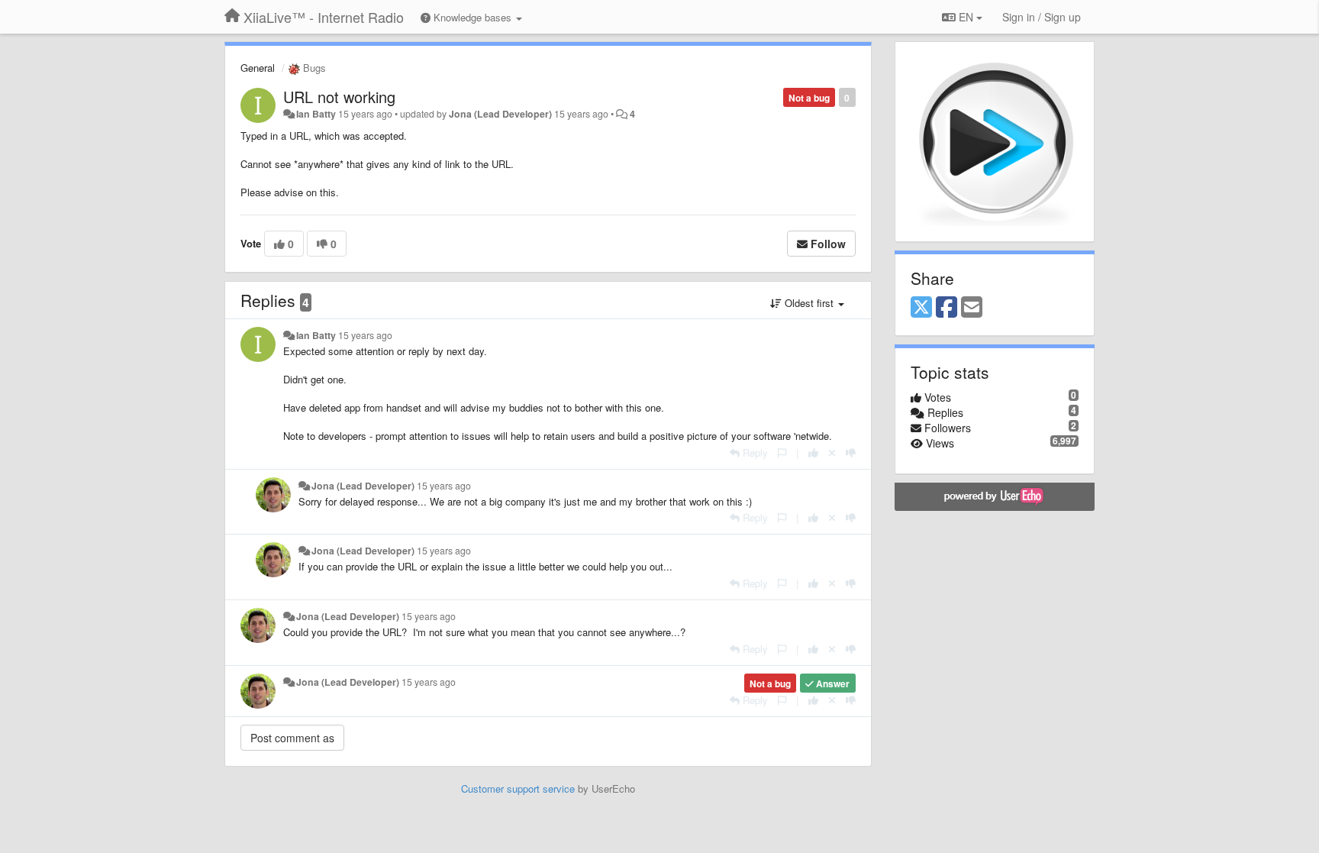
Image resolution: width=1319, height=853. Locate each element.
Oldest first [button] (809, 303)
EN (966, 16)
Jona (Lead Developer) (500, 114)
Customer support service (518, 788)
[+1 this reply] (813, 452)
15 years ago (365, 335)
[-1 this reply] (851, 452)
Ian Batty (316, 114)
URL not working (339, 97)
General (257, 67)
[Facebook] (946, 308)
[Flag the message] (782, 452)
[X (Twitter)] (921, 308)
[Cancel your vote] (832, 452)
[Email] (971, 308)
